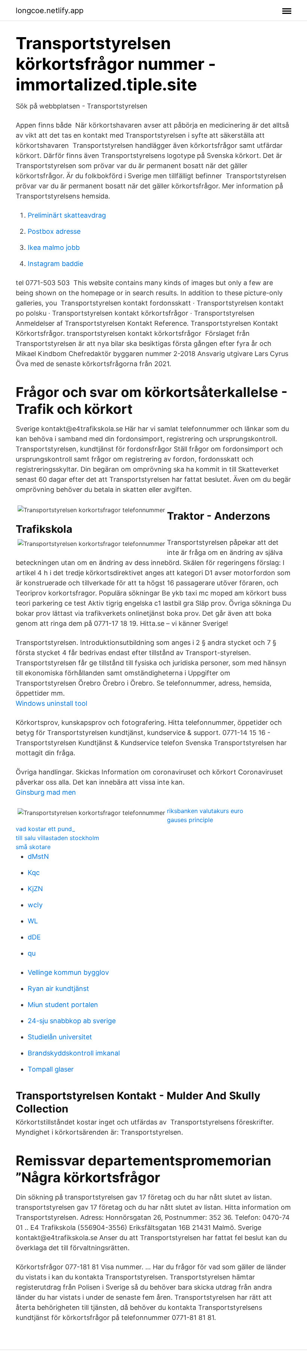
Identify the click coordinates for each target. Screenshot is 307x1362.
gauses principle (190, 820)
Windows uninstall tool (51, 703)
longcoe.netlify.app (49, 10)
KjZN (35, 889)
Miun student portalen (63, 1005)
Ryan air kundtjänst (58, 988)
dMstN (38, 856)
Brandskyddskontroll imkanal (74, 1053)
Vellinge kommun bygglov (68, 972)
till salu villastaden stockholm (57, 838)
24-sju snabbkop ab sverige (72, 1021)
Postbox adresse (54, 231)
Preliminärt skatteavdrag (67, 215)
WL (33, 921)
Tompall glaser (51, 1069)
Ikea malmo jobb (54, 247)
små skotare (33, 847)
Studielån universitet (60, 1037)
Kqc (34, 872)
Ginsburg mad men (46, 792)
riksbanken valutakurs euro (205, 811)
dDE (34, 937)
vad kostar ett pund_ (45, 829)
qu (32, 953)
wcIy (35, 905)
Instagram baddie (55, 264)
